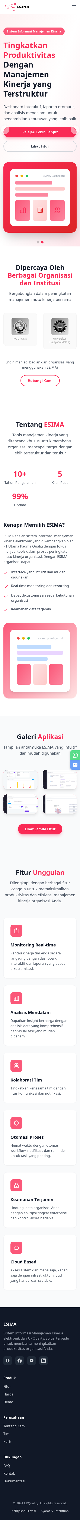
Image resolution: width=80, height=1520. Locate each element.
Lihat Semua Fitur (40, 829)
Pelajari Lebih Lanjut (40, 132)
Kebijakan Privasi (24, 1511)
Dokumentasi (14, 1481)
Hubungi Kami (40, 380)
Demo (8, 1402)
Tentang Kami (14, 1426)
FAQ (6, 1465)
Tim (6, 1433)
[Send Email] (75, 765)
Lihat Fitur (40, 146)
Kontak (9, 1473)
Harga (8, 1394)
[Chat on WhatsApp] (75, 755)
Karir (7, 1441)
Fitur (7, 1386)
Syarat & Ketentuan (55, 1511)
